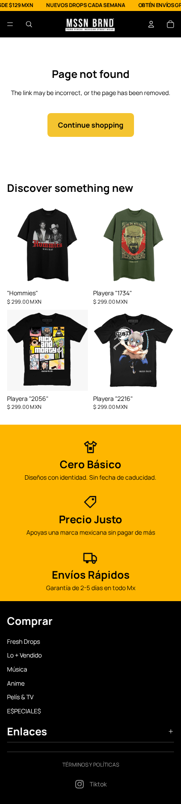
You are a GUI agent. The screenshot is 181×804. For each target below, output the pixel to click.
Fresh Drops (23, 641)
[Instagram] (79, 784)
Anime (16, 683)
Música (17, 668)
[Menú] (10, 24)
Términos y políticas (90, 764)
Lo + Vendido (24, 655)
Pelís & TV (20, 697)
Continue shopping (90, 125)
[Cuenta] (151, 24)
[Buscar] (29, 24)
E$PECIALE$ (24, 710)
